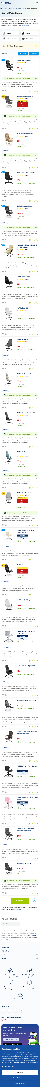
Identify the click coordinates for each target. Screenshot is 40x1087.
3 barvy (5, 390)
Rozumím (20, 1072)
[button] (20, 947)
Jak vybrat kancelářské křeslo (13, 46)
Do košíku (35, 91)
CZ (5, 1019)
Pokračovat (25, 25)
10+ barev (6, 546)
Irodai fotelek (4, 939)
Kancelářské (18, 8)
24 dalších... (20, 901)
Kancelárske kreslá (31, 930)
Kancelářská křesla (31, 8)
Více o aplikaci (9, 1039)
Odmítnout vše (20, 1083)
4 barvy (5, 150)
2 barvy (5, 355)
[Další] (34, 900)
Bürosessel (34, 933)
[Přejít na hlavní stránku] (6, 3)
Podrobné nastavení (20, 1078)
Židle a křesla (8, 8)
